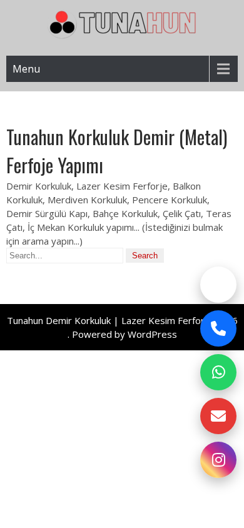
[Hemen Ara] (218, 328)
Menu (26, 69)
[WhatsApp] (218, 372)
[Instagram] (218, 460)
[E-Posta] (218, 416)
